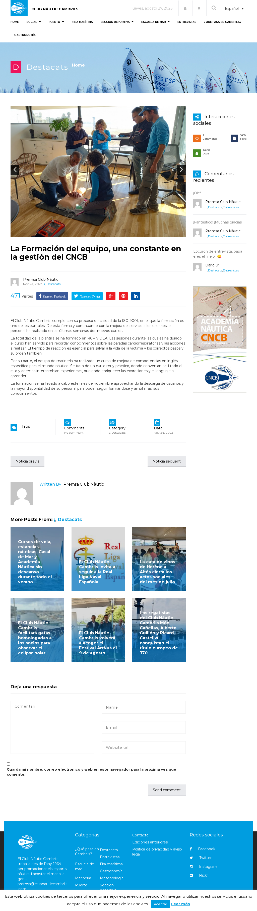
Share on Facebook (54, 296)
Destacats (47, 67)
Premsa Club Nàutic (40, 279)
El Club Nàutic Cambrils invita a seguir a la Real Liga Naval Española (97, 571)
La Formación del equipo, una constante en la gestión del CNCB (96, 253)
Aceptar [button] (160, 904)
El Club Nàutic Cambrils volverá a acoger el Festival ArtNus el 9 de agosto (98, 643)
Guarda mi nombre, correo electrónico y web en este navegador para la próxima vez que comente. (91, 772)
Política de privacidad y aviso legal (157, 852)
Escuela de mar (84, 866)
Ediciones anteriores (150, 842)
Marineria (83, 878)
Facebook (206, 849)
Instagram (208, 866)
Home (78, 65)
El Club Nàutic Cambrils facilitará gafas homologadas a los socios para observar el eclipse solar (35, 637)
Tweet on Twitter (90, 296)
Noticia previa (27, 461)
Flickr (203, 875)
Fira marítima (111, 864)
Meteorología (111, 878)
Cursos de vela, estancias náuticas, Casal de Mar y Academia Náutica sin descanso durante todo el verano (35, 561)
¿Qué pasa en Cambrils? (87, 851)
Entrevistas (231, 207)
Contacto (140, 835)
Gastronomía (111, 871)
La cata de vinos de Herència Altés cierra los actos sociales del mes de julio (157, 571)
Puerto (81, 885)
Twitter (205, 858)
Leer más (180, 903)
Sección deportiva (108, 887)
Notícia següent (167, 461)
